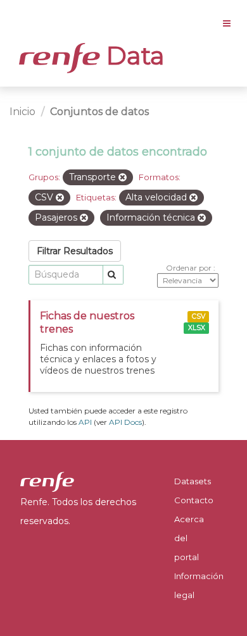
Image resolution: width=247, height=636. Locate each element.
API (85, 422)
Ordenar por (189, 267)
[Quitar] (122, 177)
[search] (113, 274)
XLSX (196, 328)
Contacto (193, 500)
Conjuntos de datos (99, 112)
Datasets (192, 481)
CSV (198, 316)
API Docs (125, 422)
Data (132, 55)
